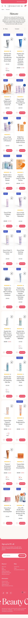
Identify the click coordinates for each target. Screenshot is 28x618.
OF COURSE (20, 312)
